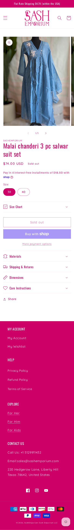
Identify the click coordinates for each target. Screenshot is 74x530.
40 (23, 192)
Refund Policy (18, 380)
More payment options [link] (37, 243)
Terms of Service (20, 389)
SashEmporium (31, 523)
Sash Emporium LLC (48, 523)
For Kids (14, 430)
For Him (14, 422)
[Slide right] (46, 133)
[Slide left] (28, 133)
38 (9, 192)
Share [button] (12, 299)
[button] (5, 18)
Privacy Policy (18, 370)
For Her (14, 413)
